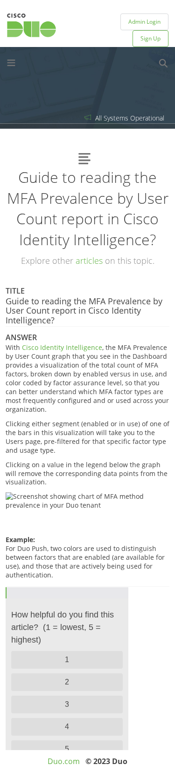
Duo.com (64, 761)
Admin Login (144, 22)
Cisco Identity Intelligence (62, 347)
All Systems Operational (128, 118)
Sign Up (150, 38)
